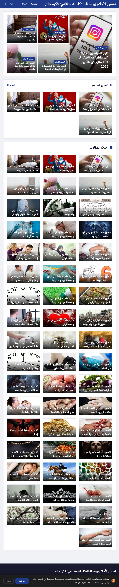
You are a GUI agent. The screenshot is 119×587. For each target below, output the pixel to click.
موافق (22, 581)
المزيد (24, 4)
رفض (9, 581)
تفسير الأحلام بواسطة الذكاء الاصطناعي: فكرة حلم (80, 4)
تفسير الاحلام (100, 85)
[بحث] (11, 4)
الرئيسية (34, 4)
